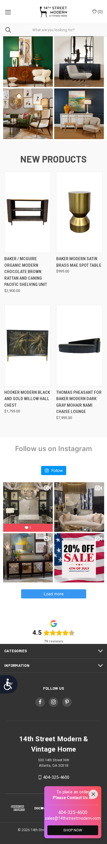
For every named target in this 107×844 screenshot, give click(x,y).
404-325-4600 (56, 777)
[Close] (93, 794)
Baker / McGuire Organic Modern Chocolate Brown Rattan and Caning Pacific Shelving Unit (25, 271)
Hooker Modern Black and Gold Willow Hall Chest (27, 399)
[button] (28, 61)
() (100, 11)
